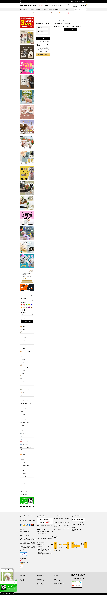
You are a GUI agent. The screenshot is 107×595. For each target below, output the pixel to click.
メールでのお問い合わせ (77, 519)
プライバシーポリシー (58, 580)
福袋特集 (22, 459)
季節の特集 (23, 457)
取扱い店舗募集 (40, 586)
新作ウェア (33, 9)
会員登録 (78, 1)
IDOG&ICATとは (24, 494)
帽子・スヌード (23, 356)
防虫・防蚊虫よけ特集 (25, 465)
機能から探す (23, 337)
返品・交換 (22, 579)
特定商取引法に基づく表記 (59, 583)
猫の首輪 (22, 425)
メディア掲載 (39, 583)
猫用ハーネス (23, 428)
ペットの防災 (23, 473)
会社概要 (56, 577)
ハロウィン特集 (44, 9)
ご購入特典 (22, 580)
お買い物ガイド (23, 486)
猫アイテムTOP (24, 419)
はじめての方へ (23, 488)
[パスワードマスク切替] (47, 33)
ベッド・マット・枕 (24, 367)
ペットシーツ (23, 386)
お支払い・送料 (23, 577)
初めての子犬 (23, 476)
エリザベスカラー (24, 359)
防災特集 (50, 9)
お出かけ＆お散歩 (56, 9)
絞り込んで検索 (27, 321)
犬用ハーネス (23, 395)
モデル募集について (41, 581)
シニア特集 (63, 12)
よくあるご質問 (23, 581)
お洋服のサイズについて (41, 577)
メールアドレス (41, 27)
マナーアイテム (23, 362)
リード (22, 397)
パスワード (40, 31)
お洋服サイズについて (25, 345)
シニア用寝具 (23, 370)
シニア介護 (23, 462)
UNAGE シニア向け (64, 9)
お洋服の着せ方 (40, 579)
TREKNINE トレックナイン (26, 403)
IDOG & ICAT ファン (24, 491)
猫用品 (24, 329)
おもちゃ (54, 12)
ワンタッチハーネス (24, 400)
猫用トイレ (23, 384)
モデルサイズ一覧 (24, 348)
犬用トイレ (23, 381)
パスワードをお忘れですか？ (44, 41)
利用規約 (56, 581)
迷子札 (22, 411)
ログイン (72, 1)
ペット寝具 (46, 12)
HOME (21, 15)
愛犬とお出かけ (23, 470)
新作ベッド (38, 9)
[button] (43, 54)
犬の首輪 (22, 406)
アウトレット (23, 340)
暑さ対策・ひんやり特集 (25, 468)
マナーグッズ (23, 414)
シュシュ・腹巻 (23, 354)
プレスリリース (40, 584)
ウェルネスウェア (24, 343)
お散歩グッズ (23, 408)
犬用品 (24, 326)
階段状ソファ (23, 373)
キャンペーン (72, 12)
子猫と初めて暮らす (24, 478)
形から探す (23, 334)
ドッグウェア (36, 12)
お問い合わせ (84, 1)
